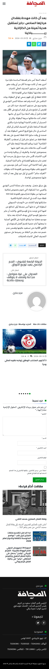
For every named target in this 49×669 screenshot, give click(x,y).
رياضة (6, 352)
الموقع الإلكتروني (42, 458)
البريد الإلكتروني (41, 448)
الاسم (44, 438)
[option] (24, 347)
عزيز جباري (37, 38)
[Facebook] (43, 622)
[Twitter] (38, 622)
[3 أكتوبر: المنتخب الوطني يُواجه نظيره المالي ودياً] (24, 341)
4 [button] (23, 393)
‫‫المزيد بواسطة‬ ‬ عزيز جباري (20, 324)
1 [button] (29, 393)
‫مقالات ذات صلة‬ (39, 324)
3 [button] (25, 393)
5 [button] (21, 393)
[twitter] (39, 45)
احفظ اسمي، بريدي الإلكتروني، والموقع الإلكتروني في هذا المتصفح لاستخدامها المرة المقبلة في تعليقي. (27, 472)
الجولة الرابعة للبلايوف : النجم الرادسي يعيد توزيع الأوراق (25, 261)
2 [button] (27, 393)
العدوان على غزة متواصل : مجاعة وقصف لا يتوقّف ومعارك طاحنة (22, 276)
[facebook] (44, 45)
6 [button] (19, 393)
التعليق (43, 414)
